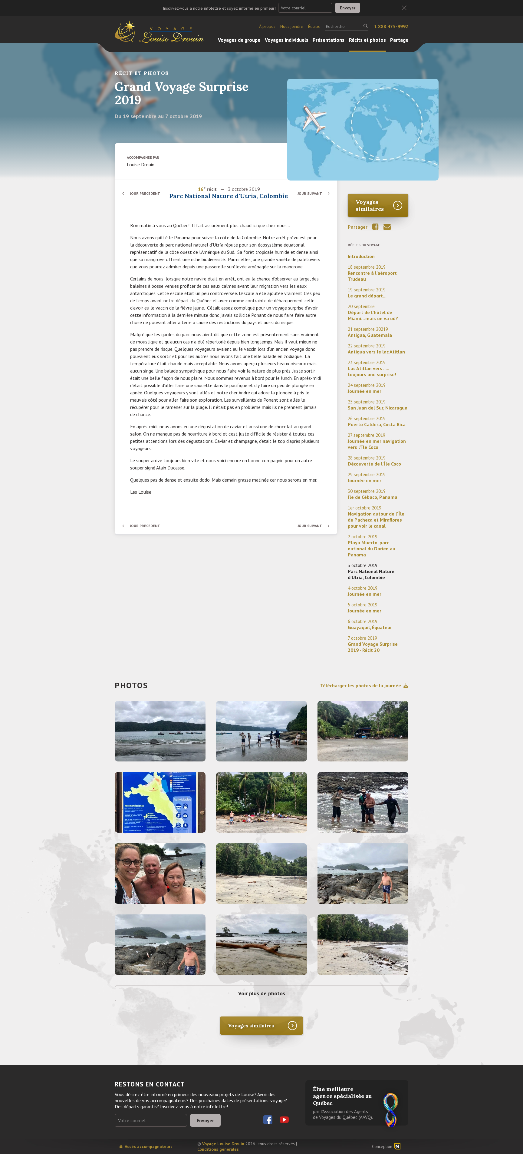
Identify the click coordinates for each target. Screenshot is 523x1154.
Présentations (328, 40)
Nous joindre (291, 26)
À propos (267, 26)
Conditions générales (218, 1149)
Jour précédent (145, 193)
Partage (399, 40)
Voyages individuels (286, 40)
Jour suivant (310, 193)
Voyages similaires (370, 205)
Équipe (314, 26)
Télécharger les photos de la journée (360, 685)
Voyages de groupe (239, 40)
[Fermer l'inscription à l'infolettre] (404, 8)
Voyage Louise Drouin (223, 1143)
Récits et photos (367, 40)
